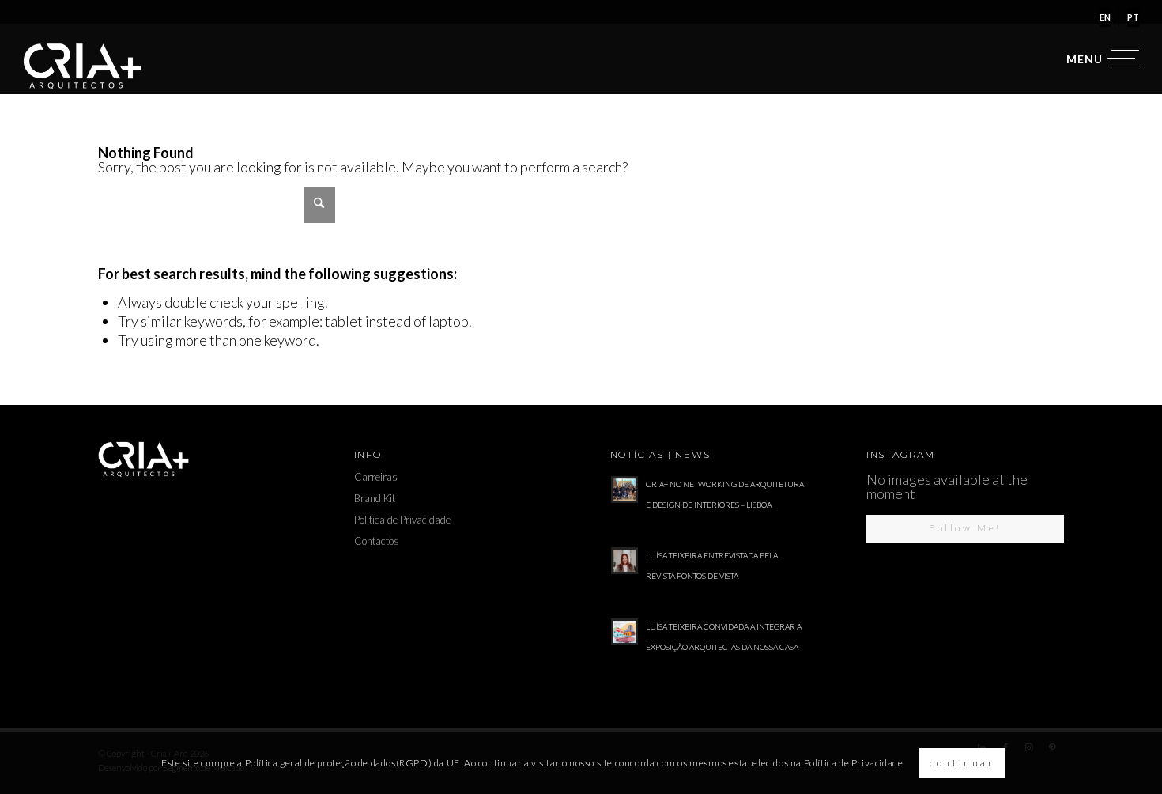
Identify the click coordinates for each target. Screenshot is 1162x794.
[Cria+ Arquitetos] (82, 66)
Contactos (376, 541)
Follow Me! (965, 528)
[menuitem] (1105, 17)
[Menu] (1097, 58)
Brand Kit (374, 498)
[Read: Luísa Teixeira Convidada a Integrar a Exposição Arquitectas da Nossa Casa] (624, 632)
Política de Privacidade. (854, 763)
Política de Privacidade (402, 519)
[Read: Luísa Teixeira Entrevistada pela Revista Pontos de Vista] (624, 560)
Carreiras (376, 477)
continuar (962, 763)
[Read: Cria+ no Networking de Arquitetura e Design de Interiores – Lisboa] (624, 489)
